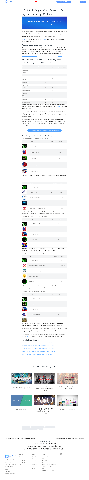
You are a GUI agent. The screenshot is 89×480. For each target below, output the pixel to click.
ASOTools (44, 39)
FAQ (20, 464)
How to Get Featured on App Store (67, 409)
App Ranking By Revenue (24, 460)
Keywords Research (23, 456)
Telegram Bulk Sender (47, 466)
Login (78, 1)
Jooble (43, 462)
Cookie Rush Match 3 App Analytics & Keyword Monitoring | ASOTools (38, 343)
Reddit (39, 436)
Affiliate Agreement (36, 458)
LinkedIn (55, 436)
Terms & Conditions (36, 462)
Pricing (46, 1)
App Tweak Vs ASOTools (21, 409)
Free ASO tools (25, 39)
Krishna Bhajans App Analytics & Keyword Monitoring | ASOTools (37, 354)
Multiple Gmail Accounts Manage (49, 464)
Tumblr (43, 436)
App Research (22, 458)
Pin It (59, 436)
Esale (43, 468)
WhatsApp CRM (45, 456)
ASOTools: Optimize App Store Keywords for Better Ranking (44, 130)
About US (34, 468)
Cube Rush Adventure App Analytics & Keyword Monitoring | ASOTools (38, 345)
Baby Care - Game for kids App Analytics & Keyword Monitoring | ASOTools (39, 351)
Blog (33, 466)
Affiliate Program (35, 456)
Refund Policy (34, 464)
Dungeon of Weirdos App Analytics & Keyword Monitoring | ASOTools (38, 348)
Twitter (35, 436)
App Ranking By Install (23, 462)
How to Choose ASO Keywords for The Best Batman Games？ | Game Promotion (44, 388)
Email (47, 436)
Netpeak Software (46, 460)
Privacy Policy (34, 460)
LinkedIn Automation (46, 458)
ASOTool (60, 56)
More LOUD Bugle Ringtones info (29, 56)
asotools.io (35, 125)
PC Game (41, 1)
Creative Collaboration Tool (48, 470)
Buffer (50, 436)
